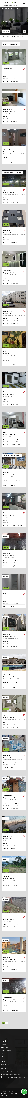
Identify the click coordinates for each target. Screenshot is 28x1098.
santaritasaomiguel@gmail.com (11, 1074)
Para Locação (7, 1047)
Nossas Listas (15, 36)
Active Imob (15, 1091)
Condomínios (7, 1057)
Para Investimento (8, 1053)
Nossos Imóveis (6, 36)
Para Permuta (7, 1050)
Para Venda (6, 1044)
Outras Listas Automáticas (10, 44)
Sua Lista (5, 1064)
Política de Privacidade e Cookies (9, 1093)
